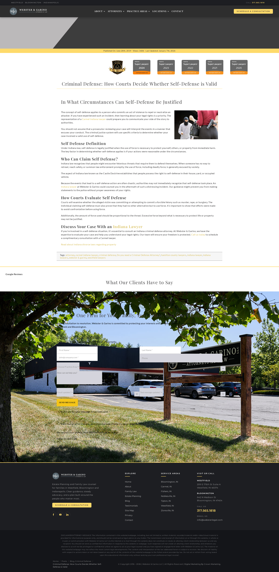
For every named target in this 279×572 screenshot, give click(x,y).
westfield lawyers (97, 257)
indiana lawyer (194, 255)
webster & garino (78, 257)
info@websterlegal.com (210, 520)
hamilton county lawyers (173, 255)
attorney (70, 255)
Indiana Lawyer (128, 226)
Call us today (198, 234)
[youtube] (60, 514)
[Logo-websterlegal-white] (28, 11)
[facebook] (53, 514)
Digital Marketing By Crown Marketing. (202, 564)
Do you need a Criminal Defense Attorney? (138, 255)
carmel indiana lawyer (87, 255)
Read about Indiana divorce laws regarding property (88, 244)
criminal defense (107, 255)
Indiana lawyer (69, 186)
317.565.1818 (258, 3)
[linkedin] (67, 514)
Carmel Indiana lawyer (94, 119)
